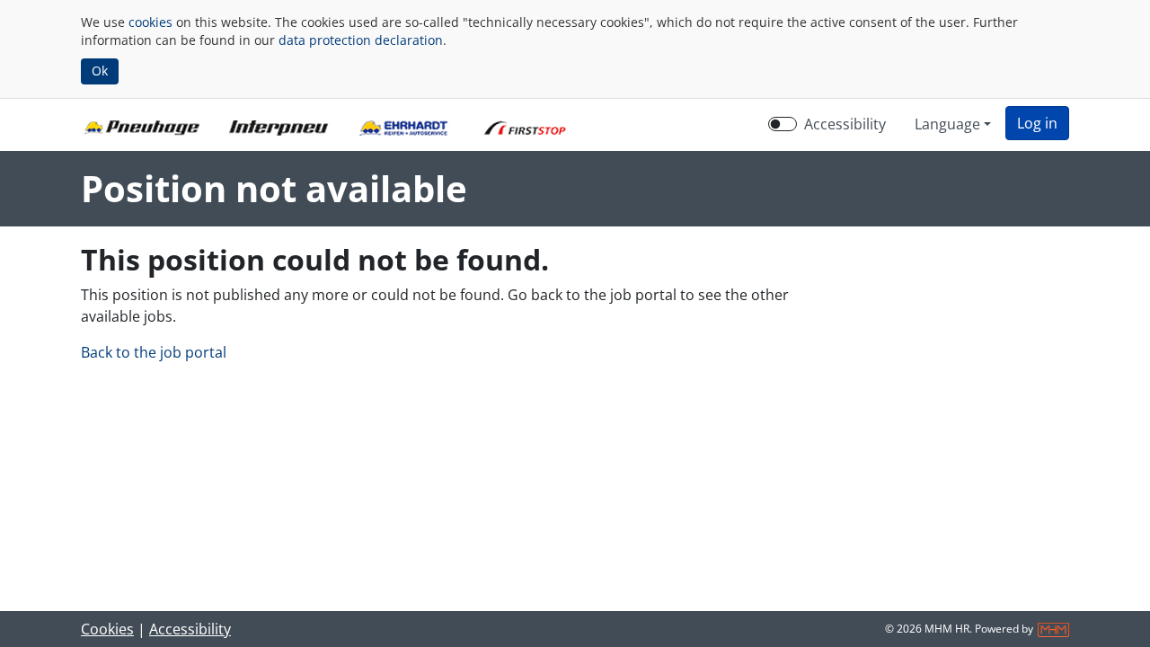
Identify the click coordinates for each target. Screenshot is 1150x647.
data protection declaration (361, 40)
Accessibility (845, 124)
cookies (150, 22)
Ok (100, 70)
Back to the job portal (153, 352)
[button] (1037, 123)
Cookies (107, 629)
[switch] (782, 124)
